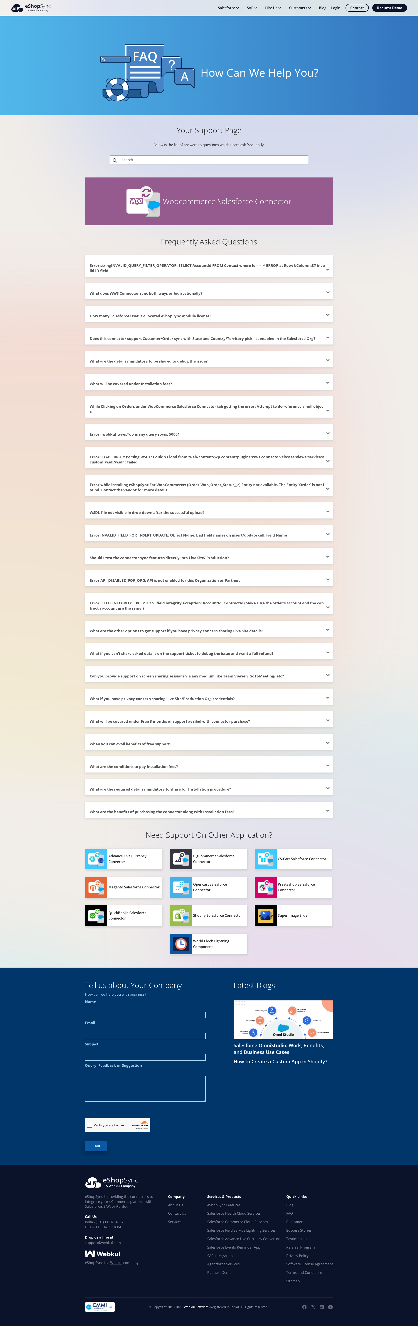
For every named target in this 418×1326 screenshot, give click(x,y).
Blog (289, 1205)
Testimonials (296, 1238)
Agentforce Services (223, 1264)
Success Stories (299, 1230)
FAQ (289, 1213)
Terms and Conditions (304, 1272)
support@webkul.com (103, 1242)
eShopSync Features (224, 1205)
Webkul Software (196, 1307)
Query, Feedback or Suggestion (113, 1065)
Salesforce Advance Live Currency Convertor (243, 1238)
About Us (175, 1205)
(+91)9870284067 (109, 1222)
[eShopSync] (31, 7)
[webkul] (103, 1254)
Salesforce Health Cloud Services (234, 1213)
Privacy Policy (297, 1255)
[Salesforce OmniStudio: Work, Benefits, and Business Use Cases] (283, 1019)
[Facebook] (304, 1307)
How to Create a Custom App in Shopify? (280, 1061)
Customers (295, 1221)
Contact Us (177, 1213)
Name (90, 1001)
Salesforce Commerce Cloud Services (237, 1221)
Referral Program (300, 1247)
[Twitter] (313, 1307)
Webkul (116, 1262)
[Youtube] (330, 1307)
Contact (357, 7)
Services (175, 1221)
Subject (91, 1044)
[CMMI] (100, 1307)
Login (335, 7)
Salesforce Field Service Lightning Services (241, 1230)
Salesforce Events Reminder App (233, 1247)
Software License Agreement (309, 1264)
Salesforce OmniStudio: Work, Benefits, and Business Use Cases (279, 1048)
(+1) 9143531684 (107, 1227)
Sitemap (293, 1281)
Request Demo (389, 7)
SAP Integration (220, 1255)
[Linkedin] (321, 1307)
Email (90, 1022)
